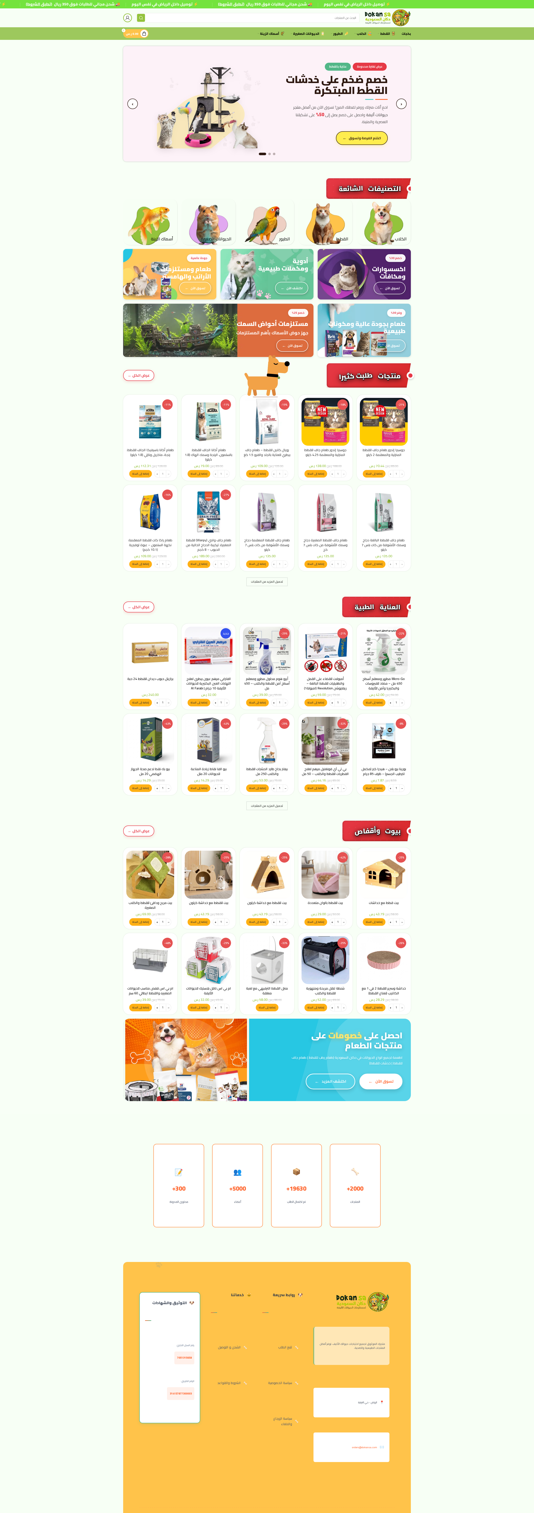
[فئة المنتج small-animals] (208, 222)
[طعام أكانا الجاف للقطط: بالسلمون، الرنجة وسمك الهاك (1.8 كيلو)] (208, 422)
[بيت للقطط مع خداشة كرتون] (267, 874)
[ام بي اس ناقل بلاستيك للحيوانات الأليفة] (208, 960)
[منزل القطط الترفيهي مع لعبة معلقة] (267, 960)
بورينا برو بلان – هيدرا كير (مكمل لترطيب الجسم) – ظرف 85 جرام (384, 771)
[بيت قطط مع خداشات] (384, 874)
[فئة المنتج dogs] (384, 222)
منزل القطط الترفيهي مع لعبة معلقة (267, 990)
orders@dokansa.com (364, 1447)
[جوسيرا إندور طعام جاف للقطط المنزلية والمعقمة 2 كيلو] (384, 422)
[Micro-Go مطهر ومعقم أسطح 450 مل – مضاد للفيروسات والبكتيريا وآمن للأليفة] (384, 650)
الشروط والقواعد (229, 1383)
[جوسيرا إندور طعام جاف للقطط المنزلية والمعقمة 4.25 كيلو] (325, 422)
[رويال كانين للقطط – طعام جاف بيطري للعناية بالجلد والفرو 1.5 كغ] (267, 422)
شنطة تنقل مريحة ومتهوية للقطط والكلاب (325, 990)
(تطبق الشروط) (39, 4)
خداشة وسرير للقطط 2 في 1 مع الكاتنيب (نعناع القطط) (384, 990)
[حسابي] (127, 18)
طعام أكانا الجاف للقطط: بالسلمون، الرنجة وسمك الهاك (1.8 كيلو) (208, 454)
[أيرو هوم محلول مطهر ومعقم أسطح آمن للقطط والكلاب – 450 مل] (267, 650)
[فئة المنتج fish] (150, 222)
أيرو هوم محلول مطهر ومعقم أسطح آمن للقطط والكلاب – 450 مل (267, 683)
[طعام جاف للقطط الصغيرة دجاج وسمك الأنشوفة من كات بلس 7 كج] (325, 512)
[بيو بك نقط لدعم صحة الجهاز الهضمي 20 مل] (150, 741)
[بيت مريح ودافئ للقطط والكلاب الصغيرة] (150, 874)
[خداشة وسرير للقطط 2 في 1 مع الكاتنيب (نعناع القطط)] (384, 960)
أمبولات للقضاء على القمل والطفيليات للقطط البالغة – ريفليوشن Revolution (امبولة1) (325, 683)
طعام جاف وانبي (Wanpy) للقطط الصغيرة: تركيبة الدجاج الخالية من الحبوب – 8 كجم (208, 545)
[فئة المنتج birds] (267, 222)
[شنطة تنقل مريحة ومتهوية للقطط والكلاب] (325, 960)
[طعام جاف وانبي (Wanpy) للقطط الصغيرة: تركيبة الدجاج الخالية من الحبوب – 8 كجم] (208, 512)
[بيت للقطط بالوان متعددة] (325, 874)
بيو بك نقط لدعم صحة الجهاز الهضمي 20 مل (150, 771)
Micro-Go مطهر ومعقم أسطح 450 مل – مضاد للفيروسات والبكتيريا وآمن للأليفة (384, 683)
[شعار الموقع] (387, 17)
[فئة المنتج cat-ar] (325, 222)
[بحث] (141, 18)
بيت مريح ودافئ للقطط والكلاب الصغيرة (150, 905)
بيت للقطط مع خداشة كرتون (267, 903)
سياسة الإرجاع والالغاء (282, 1421)
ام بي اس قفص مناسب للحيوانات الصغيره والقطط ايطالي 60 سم (150, 990)
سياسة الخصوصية (280, 1383)
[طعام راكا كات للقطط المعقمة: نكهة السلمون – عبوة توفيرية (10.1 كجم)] (150, 512)
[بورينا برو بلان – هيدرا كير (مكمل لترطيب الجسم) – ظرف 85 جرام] (384, 741)
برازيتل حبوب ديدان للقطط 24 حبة (150, 679)
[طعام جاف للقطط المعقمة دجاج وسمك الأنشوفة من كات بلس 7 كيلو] (267, 512)
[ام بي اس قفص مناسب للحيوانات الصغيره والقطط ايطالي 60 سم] (150, 960)
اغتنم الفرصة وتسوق (365, 138)
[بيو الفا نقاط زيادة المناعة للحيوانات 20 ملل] (208, 741)
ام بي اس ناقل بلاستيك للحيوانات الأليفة (208, 990)
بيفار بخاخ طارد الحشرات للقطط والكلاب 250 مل (267, 771)
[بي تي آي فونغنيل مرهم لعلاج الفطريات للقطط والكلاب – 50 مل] (325, 741)
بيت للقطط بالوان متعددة (325, 903)
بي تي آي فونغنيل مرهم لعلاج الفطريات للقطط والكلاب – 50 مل (325, 771)
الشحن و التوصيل (229, 1347)
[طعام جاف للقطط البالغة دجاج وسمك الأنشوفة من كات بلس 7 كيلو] (384, 512)
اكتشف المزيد (334, 1081)
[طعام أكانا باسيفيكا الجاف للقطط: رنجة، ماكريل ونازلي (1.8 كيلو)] (150, 422)
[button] (374, 474)
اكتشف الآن (294, 288)
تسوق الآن (392, 288)
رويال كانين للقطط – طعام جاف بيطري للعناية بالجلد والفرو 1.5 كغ (267, 452)
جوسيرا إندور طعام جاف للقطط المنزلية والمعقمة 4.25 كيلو (325, 452)
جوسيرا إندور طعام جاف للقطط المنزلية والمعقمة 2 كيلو (384, 452)
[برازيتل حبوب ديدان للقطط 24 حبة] (150, 650)
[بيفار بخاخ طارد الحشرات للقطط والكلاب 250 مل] (267, 741)
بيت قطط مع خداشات (384, 903)
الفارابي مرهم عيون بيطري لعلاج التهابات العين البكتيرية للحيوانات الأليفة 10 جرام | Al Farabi (208, 683)
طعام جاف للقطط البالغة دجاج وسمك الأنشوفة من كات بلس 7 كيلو (384, 545)
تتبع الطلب (285, 1347)
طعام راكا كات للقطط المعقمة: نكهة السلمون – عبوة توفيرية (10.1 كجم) (150, 545)
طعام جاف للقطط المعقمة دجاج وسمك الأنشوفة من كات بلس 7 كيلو (267, 545)
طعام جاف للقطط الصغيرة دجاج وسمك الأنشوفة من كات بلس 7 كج (325, 545)
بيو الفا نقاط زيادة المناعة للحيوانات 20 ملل (209, 771)
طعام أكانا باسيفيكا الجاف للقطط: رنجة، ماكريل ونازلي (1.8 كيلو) (150, 452)
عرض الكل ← (139, 375)
